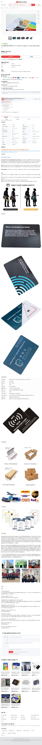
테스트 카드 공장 (26, 730)
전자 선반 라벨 (3, 715)
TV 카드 (32, 730)
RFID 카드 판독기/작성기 (35, 719)
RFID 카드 (18, 7)
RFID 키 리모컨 (13, 719)
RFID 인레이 (23, 717)
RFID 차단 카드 (33, 717)
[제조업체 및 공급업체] (21, 2)
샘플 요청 (20, 59)
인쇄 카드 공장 (4, 730)
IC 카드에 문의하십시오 (35, 715)
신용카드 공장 (18, 730)
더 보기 (2, 735)
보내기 (11, 652)
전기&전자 (6, 7)
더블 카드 (3, 733)
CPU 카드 (2, 717)
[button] (37, 119)
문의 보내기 (10, 56)
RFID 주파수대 (23, 719)
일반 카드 (22, 715)
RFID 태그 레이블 (14, 717)
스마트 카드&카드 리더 (12, 7)
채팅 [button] (32, 56)
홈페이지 (2, 7)
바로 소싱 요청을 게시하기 (14, 653)
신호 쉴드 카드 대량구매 (11, 733)
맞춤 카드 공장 (11, 730)
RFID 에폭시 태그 (4, 719)
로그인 (15, 112)
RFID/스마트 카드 (14, 715)
